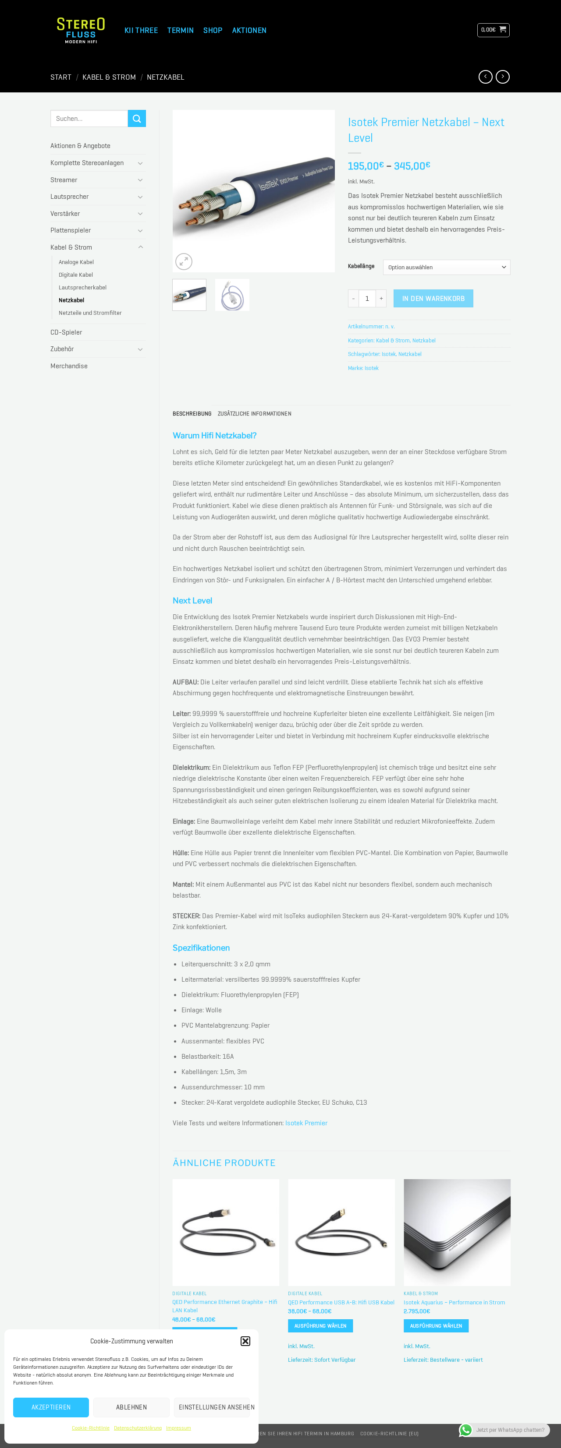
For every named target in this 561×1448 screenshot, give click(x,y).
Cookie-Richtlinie (91, 1427)
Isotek (389, 354)
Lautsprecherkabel (83, 287)
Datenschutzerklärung (138, 1427)
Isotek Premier (306, 1122)
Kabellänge (361, 266)
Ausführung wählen (321, 1325)
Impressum (178, 1427)
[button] (245, 1341)
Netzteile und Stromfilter (90, 313)
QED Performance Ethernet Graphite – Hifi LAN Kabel (224, 1306)
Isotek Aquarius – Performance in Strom (454, 1302)
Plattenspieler (70, 230)
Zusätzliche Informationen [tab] (254, 413)
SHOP (212, 30)
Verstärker (65, 213)
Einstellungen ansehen (214, 1407)
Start (60, 77)
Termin (180, 30)
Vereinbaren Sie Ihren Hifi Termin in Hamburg (293, 1433)
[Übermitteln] (137, 118)
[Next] (321, 191)
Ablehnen (131, 1407)
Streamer (63, 179)
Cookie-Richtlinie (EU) (389, 1433)
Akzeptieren (51, 1407)
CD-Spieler (66, 332)
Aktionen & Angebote (80, 145)
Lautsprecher (69, 196)
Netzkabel (166, 77)
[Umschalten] (140, 163)
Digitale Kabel (76, 274)
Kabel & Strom (109, 77)
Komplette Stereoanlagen (87, 162)
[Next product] (485, 77)
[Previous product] (502, 77)
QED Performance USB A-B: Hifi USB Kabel (341, 1302)
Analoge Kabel (76, 262)
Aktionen (249, 30)
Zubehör (62, 348)
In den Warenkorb (433, 298)
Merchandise (69, 365)
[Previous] (187, 191)
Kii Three (141, 30)
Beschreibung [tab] (192, 413)
